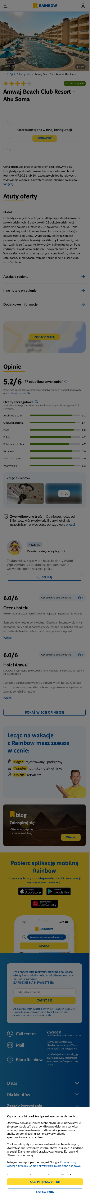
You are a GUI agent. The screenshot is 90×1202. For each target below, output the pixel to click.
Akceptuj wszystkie (47, 1182)
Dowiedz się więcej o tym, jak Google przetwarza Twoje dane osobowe (44, 1163)
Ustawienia (52, 1192)
